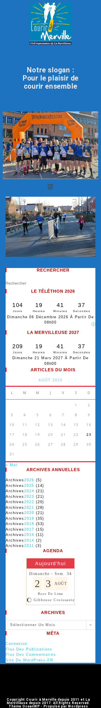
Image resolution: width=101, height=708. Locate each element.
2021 (29, 507)
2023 (29, 496)
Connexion (16, 643)
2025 (29, 486)
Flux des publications (29, 649)
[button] (50, 187)
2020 (29, 513)
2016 (29, 535)
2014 (29, 540)
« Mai (11, 465)
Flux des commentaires (31, 654)
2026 (29, 480)
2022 (29, 502)
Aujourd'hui (50, 563)
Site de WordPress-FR (29, 660)
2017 (29, 529)
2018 (29, 524)
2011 (29, 546)
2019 (29, 518)
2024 (29, 491)
